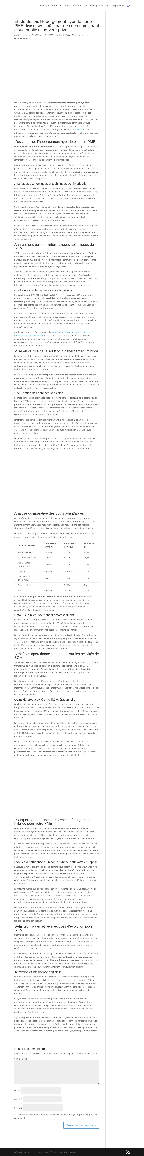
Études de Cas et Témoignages (69, 35)
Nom (17, 1090)
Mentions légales (68, 1152)
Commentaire (21, 1058)
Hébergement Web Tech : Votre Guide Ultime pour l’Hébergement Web (74, 6)
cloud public (81, 129)
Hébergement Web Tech (29, 35)
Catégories (116, 6)
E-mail (18, 1099)
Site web (18, 1108)
